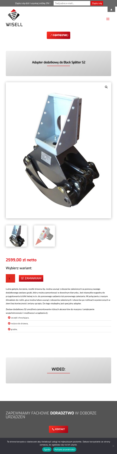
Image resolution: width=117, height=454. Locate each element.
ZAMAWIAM (33, 278)
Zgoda (47, 449)
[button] (106, 87)
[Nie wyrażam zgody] (113, 445)
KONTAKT (60, 429)
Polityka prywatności (65, 449)
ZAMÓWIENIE (60, 35)
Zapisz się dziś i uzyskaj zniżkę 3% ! (32, 3)
